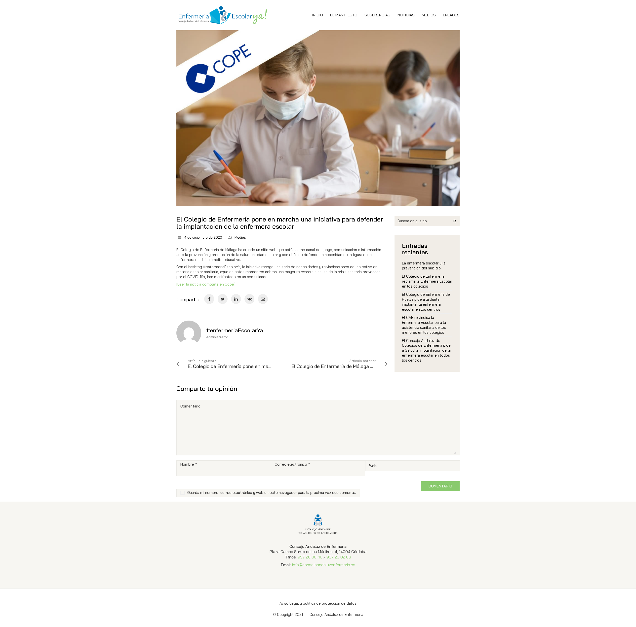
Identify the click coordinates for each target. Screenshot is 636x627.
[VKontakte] (249, 299)
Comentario (190, 406)
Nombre (188, 464)
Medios (240, 237)
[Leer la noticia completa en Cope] (205, 284)
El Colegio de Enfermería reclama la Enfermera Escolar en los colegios (427, 281)
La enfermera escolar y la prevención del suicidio (423, 265)
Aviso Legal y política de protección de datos (318, 603)
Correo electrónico (292, 464)
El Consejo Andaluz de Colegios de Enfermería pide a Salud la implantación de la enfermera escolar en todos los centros (426, 350)
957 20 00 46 (310, 556)
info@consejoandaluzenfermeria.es (323, 564)
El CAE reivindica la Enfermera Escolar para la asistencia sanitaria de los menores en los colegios (424, 325)
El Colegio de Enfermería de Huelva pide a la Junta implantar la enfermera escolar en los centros (426, 302)
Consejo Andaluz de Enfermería (336, 614)
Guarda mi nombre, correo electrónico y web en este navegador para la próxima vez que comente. (271, 492)
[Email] (263, 299)
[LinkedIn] (236, 299)
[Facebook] (209, 299)
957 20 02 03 (338, 556)
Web (373, 465)
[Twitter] (223, 299)
